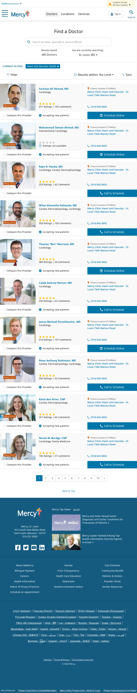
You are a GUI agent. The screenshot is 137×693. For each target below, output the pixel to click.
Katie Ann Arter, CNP (52, 399)
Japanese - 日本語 (80, 641)
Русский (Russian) (25, 616)
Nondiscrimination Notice (68, 586)
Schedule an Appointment (24, 592)
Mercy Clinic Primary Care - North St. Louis (80, 690)
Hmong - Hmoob (117, 629)
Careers (24, 576)
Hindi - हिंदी (50, 623)
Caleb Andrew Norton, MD (55, 282)
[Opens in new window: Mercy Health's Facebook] (18, 547)
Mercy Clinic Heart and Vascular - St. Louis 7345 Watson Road (108, 93)
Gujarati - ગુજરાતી (57, 641)
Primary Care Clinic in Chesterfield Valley (37, 690)
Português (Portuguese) (111, 610)
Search (131, 17)
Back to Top (68, 491)
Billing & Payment (24, 570)
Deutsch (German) (65, 610)
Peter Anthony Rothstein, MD (57, 360)
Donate (68, 565)
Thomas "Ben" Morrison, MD (56, 244)
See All (76, 509)
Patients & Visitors (112, 576)
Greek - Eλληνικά (111, 623)
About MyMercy (24, 565)
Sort (128, 75)
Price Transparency (68, 570)
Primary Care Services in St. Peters (120, 690)
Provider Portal (112, 581)
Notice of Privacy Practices (24, 586)
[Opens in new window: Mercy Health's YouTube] (34, 547)
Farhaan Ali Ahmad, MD (53, 88)
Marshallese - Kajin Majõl (24, 629)
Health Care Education (68, 576)
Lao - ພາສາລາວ (67, 623)
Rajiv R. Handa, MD (51, 166)
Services (84, 14)
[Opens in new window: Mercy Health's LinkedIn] (42, 547)
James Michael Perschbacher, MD (60, 321)
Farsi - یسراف (48, 635)
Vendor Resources (112, 586)
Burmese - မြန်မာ (37, 641)
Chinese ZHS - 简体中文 (25, 635)
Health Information (24, 581)
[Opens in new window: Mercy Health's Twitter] (26, 547)
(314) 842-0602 (99, 106)
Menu (5, 16)
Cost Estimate (112, 565)
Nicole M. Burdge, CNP (53, 438)
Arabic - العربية (116, 635)
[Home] (20, 14)
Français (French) (43, 610)
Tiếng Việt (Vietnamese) (29, 623)
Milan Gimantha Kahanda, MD (58, 205)
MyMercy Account (10, 3)
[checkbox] (4, 115)
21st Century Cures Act (82, 659)
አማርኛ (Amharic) (22, 610)
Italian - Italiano (101, 641)
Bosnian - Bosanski (88, 623)
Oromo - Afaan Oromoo (75, 629)
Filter (14, 75)
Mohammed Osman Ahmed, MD (59, 127)
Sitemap (48, 659)
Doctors (51, 14)
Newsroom (68, 581)
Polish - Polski (97, 629)
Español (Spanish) (89, 616)
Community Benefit (112, 570)
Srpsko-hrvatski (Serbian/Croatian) (57, 616)
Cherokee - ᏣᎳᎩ (96, 635)
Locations (68, 14)
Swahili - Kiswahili (49, 629)
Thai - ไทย (78, 635)
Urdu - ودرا (65, 635)
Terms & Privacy (62, 659)
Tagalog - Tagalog (112, 616)
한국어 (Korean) (86, 610)
